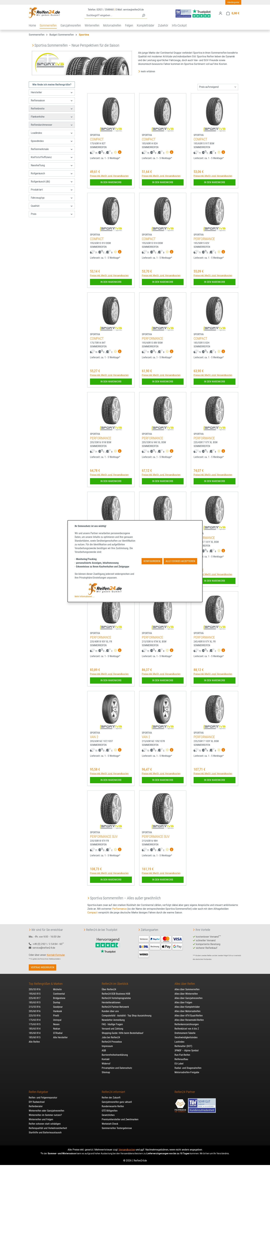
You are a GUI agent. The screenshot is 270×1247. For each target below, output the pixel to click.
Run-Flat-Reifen (182, 1054)
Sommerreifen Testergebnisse (117, 1128)
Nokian (56, 1028)
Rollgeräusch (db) (40, 181)
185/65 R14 (34, 1028)
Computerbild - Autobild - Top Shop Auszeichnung (126, 1015)
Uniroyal (57, 1019)
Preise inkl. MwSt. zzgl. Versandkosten (109, 176)
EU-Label (179, 1063)
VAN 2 (94, 737)
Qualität (35, 205)
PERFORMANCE (204, 239)
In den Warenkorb (110, 182)
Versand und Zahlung (112, 1028)
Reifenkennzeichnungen (187, 1024)
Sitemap (106, 1072)
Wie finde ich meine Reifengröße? (51, 84)
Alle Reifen (34, 1041)
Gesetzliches (108, 1115)
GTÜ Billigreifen (110, 1110)
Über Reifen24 (109, 989)
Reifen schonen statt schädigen (45, 1123)
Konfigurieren (152, 561)
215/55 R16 (34, 1006)
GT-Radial (57, 1033)
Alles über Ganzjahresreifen (188, 998)
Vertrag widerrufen (42, 967)
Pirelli (56, 1015)
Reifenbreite (38, 108)
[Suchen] (143, 15)
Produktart (37, 189)
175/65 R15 (34, 1024)
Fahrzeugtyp (38, 197)
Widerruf (106, 1063)
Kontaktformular (56, 954)
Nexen (56, 1024)
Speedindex (37, 141)
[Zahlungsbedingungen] (160, 946)
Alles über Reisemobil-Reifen (189, 1019)
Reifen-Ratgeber (38, 1092)
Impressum (107, 1046)
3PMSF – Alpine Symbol (187, 1050)
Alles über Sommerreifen (187, 989)
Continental (59, 993)
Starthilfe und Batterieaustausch (45, 1132)
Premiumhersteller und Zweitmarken (120, 1119)
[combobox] (112, 15)
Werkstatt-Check (110, 1123)
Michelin (57, 989)
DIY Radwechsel (37, 1101)
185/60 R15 (34, 1037)
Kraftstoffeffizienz (41, 157)
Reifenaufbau (181, 1059)
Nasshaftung (38, 165)
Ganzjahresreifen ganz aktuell (117, 1101)
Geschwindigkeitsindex (186, 1037)
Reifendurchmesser (41, 124)
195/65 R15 (34, 993)
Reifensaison (38, 100)
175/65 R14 (34, 1019)
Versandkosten (127, 1149)
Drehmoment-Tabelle (185, 1033)
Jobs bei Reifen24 (111, 1037)
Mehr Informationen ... (84, 596)
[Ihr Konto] (220, 13)
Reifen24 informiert (113, 1092)
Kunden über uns (110, 1011)
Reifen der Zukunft (111, 1097)
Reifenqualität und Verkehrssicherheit (48, 1128)
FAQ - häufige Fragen (112, 1024)
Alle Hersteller (60, 1037)
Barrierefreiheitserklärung (115, 1054)
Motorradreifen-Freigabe (187, 1072)
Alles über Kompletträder (187, 1006)
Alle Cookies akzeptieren (180, 561)
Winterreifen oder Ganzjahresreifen (46, 1110)
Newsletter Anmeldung (113, 1019)
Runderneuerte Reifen (113, 1106)
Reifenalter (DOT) (183, 1046)
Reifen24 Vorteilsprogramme (116, 998)
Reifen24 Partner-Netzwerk (115, 1006)
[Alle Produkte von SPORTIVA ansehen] (111, 129)
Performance (119, 908)
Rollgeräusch (38, 173)
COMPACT (97, 139)
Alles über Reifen (185, 984)
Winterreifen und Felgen (41, 1119)
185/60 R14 (34, 1033)
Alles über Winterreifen (186, 993)
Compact (92, 912)
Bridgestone (59, 998)
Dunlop (56, 1002)
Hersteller (36, 92)
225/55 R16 (34, 1015)
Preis (33, 213)
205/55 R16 (34, 989)
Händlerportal (233, 2)
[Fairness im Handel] (181, 1104)
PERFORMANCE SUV (104, 837)
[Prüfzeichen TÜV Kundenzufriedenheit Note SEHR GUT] (202, 1104)
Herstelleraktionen (111, 1002)
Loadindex (36, 132)
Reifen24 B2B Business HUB (116, 993)
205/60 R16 (34, 1011)
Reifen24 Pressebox (112, 1041)
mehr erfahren (148, 71)
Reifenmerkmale (40, 149)
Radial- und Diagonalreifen (188, 1067)
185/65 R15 (34, 1002)
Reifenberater (36, 1106)
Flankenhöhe (38, 116)
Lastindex (179, 1041)
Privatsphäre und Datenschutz (117, 1067)
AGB (104, 1050)
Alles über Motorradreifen (187, 1011)
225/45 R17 (34, 998)
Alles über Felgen (183, 1002)
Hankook (57, 1011)
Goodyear (58, 1006)
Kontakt (106, 1059)
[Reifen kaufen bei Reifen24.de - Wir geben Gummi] (44, 12)
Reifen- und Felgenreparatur (43, 1097)
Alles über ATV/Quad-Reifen (189, 1015)
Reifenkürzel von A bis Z (187, 1028)
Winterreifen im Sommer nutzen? (45, 1115)
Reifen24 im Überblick (115, 984)
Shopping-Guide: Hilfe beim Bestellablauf (122, 1033)
